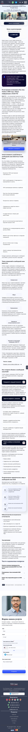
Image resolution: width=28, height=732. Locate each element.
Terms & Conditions (17, 728)
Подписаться (15, 693)
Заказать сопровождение (14, 23)
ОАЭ (16, 41)
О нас (14, 723)
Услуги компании (14, 716)
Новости (14, 714)
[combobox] (5, 647)
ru (20, 2)
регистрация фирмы (18, 584)
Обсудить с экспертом (14, 148)
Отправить (14, 671)
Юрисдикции (14, 718)
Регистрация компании (10, 584)
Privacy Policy (10, 728)
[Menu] (25, 2)
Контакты (14, 720)
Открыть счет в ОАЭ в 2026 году (11, 364)
